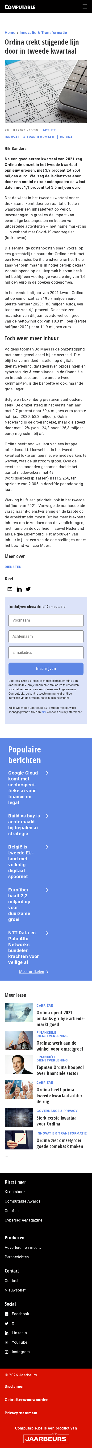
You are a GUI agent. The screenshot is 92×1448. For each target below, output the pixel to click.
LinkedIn (19, 1333)
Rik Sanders (16, 148)
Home (10, 32)
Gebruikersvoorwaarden (27, 1399)
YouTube (19, 1342)
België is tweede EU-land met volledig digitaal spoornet (21, 861)
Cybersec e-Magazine (23, 1220)
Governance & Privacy (57, 1111)
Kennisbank (15, 1192)
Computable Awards (23, 1201)
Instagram (21, 1352)
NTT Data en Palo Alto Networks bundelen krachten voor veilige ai (23, 947)
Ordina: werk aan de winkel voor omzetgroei (60, 1046)
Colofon (12, 1210)
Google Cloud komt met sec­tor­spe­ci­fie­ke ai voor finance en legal (23, 787)
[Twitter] (28, 589)
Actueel (50, 130)
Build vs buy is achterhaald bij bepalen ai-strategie (24, 824)
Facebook (20, 1314)
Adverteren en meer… (23, 1247)
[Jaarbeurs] (46, 1436)
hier (44, 712)
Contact (12, 1280)
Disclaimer (14, 1386)
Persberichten (17, 1257)
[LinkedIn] (19, 589)
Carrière (45, 1005)
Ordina (66, 137)
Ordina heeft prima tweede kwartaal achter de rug (59, 1095)
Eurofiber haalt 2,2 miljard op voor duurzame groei (19, 904)
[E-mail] (10, 589)
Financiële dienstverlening (52, 1034)
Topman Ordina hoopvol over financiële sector (60, 1070)
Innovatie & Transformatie (43, 32)
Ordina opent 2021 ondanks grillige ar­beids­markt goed (61, 1018)
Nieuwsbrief (15, 1290)
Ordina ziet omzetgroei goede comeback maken (60, 1143)
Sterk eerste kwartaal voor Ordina (57, 1121)
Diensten (13, 567)
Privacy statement (21, 1413)
